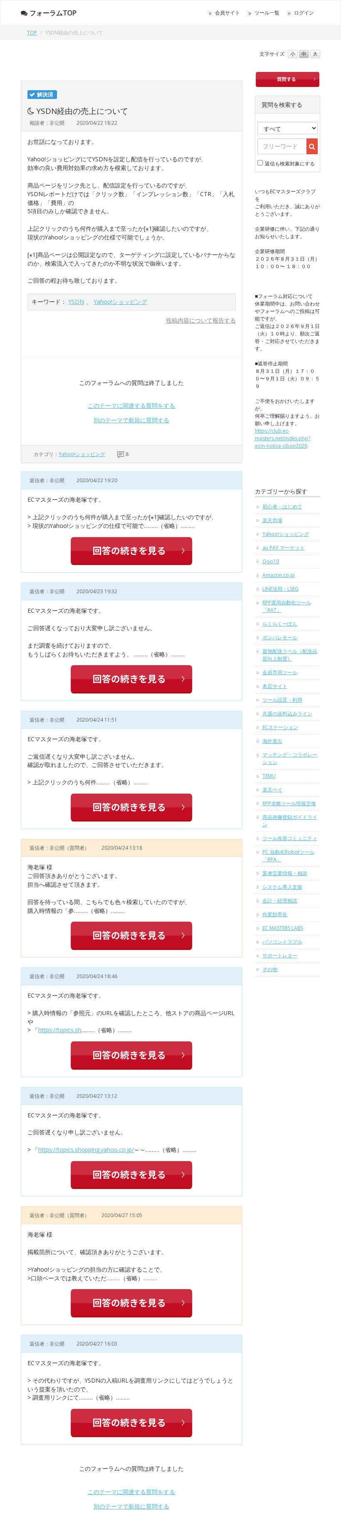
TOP (32, 32)
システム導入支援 (282, 886)
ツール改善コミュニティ (289, 838)
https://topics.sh (59, 1030)
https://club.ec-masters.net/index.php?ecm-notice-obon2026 (282, 438)
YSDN (76, 302)
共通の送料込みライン (287, 713)
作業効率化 (274, 914)
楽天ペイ (272, 789)
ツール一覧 (267, 12)
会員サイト (227, 12)
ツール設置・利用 (282, 699)
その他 (269, 969)
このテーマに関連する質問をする (131, 405)
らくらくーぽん (279, 623)
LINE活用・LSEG (280, 588)
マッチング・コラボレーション (289, 758)
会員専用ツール (279, 672)
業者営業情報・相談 (284, 873)
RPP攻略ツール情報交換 (289, 803)
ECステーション (280, 727)
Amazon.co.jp (278, 575)
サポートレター (279, 955)
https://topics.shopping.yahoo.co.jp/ (86, 1150)
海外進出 (272, 741)
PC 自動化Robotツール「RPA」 (288, 855)
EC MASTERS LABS (282, 928)
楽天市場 (272, 520)
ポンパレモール (279, 637)
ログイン (304, 12)
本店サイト (274, 686)
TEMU (269, 775)
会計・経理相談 (279, 900)
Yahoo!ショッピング (120, 302)
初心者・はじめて (282, 506)
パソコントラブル (282, 941)
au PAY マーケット (283, 547)
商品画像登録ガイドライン (289, 821)
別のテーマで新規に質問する (131, 420)
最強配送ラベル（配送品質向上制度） (289, 655)
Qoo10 (270, 561)
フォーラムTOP (53, 12)
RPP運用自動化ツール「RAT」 (286, 606)
